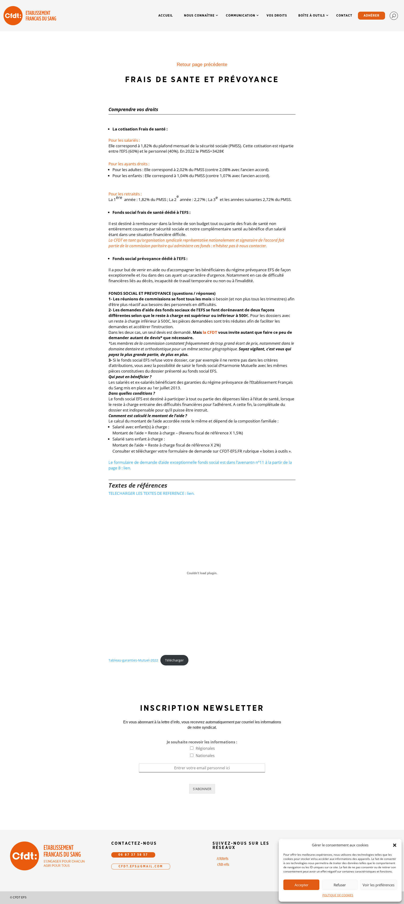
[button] (394, 845)
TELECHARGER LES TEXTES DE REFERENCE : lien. (151, 493)
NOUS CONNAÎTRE (199, 15)
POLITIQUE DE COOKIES (337, 895)
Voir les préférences (378, 885)
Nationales (205, 755)
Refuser (340, 885)
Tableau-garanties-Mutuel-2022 (133, 660)
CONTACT (344, 15)
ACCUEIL (165, 15)
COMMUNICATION (240, 15)
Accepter (301, 885)
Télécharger (174, 660)
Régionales (205, 748)
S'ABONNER (202, 789)
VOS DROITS (277, 15)
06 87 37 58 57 (133, 854)
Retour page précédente (202, 64)
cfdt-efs (223, 864)
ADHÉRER (371, 15)
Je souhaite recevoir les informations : (202, 742)
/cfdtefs (222, 859)
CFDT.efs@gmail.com (141, 866)
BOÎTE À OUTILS (311, 15)
